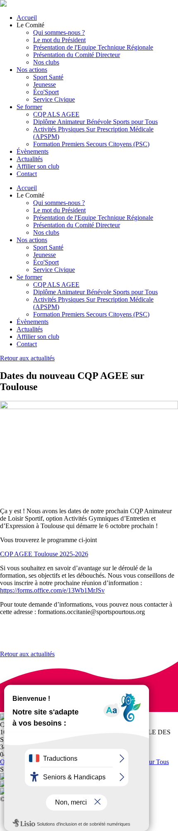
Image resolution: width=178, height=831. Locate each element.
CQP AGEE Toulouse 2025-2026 (44, 553)
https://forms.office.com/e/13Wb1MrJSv (52, 590)
